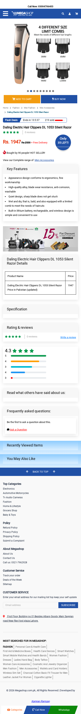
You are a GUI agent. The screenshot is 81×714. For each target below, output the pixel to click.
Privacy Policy (10, 532)
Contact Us (9, 558)
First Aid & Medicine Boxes (17, 651)
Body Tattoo (41, 659)
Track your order (11, 575)
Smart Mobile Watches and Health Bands (25, 655)
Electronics (9, 488)
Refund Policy (10, 527)
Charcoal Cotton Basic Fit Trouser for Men (45, 673)
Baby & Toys (9, 514)
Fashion (16, 108)
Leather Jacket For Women (17, 677)
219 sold (49, 120)
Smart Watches (65, 651)
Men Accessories (47, 108)
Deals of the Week (12, 579)
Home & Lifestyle (12, 506)
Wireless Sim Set (11, 673)
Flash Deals (11, 120)
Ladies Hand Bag (23, 659)
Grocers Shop (10, 510)
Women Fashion (58, 655)
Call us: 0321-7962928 (15, 562)
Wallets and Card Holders (53, 668)
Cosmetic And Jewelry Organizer (50, 664)
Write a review (68, 337)
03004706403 (45, 6)
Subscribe (68, 605)
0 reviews (30, 132)
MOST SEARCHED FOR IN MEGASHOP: (24, 640)
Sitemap (7, 584)
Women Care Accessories (16, 664)
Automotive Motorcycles (16, 493)
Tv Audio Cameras (13, 497)
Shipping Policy (11, 536)
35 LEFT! (63, 142)
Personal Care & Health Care (31, 646)
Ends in (27, 120)
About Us (8, 553)
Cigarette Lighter (43, 677)
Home (5, 108)
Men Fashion (29, 108)
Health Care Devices (44, 651)
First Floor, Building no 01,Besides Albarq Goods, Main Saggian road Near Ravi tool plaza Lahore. (38, 618)
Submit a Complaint (13, 540)
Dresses (7, 659)
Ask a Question (18, 429)
